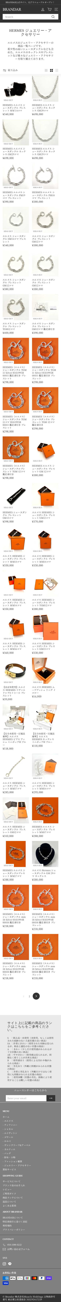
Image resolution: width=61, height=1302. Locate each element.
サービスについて (12, 1181)
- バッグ (7, 1153)
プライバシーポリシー (14, 1229)
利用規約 (7, 1225)
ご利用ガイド (9, 1193)
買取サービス (9, 1169)
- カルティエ (9, 1149)
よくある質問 (9, 1205)
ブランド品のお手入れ (14, 1185)
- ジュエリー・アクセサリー (17, 1165)
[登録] (50, 1098)
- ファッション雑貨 (12, 1161)
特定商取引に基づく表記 (15, 1221)
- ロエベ (7, 1141)
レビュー (7, 1189)
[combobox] (30, 16)
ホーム (6, 1116)
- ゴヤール (8, 1137)
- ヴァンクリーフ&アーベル (16, 1145)
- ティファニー (10, 1124)
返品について (9, 1201)
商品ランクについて (13, 1197)
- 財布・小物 (9, 1157)
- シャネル (8, 1129)
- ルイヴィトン (10, 1133)
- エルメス (8, 1120)
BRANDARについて (13, 1217)
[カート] (49, 9)
